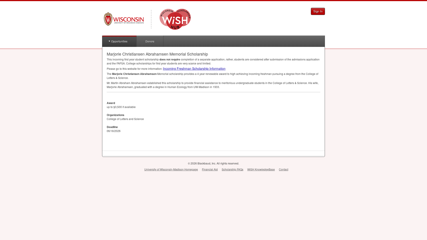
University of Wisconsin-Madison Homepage (171, 169)
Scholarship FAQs (232, 169)
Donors (149, 41)
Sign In (317, 11)
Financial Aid (210, 169)
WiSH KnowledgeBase (261, 169)
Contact (283, 169)
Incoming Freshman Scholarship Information (194, 68)
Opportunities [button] (119, 41)
